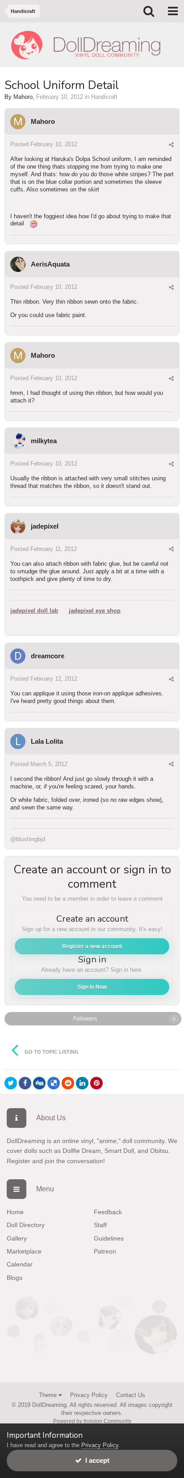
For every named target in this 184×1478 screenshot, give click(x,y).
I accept (95, 1460)
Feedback (108, 1211)
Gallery (17, 1238)
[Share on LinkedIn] (82, 1083)
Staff (100, 1224)
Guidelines (109, 1238)
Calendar (20, 1264)
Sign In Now (92, 987)
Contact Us (130, 1395)
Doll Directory (26, 1224)
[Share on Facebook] (25, 1083)
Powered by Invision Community (92, 1421)
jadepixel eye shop (95, 610)
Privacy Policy (89, 1395)
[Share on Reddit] (68, 1083)
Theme (49, 1395)
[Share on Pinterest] (96, 1083)
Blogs (14, 1277)
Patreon (105, 1251)
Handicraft (104, 96)
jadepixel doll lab (34, 610)
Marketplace (24, 1251)
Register (18, 1161)
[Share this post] (171, 144)
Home (15, 1211)
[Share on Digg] (39, 1083)
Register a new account (92, 946)
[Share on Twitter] (10, 1083)
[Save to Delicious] (53, 1083)
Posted (43, 144)
